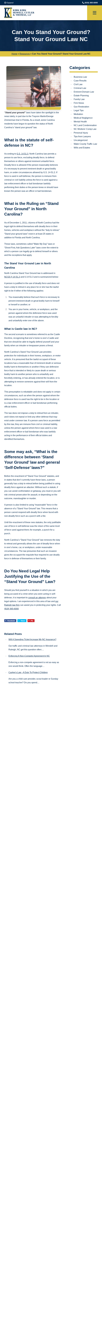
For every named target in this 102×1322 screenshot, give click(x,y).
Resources (25, 54)
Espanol (10, 3)
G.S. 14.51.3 (22, 154)
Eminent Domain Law (84, 92)
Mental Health (80, 121)
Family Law (79, 99)
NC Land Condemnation (85, 125)
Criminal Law (80, 88)
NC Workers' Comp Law (85, 129)
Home (14, 54)
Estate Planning (81, 95)
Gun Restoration (81, 107)
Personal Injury (81, 133)
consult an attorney (37, 597)
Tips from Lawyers (82, 136)
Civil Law (78, 84)
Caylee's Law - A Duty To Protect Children (28, 672)
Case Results (80, 81)
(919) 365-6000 (91, 3)
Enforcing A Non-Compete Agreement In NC (29, 656)
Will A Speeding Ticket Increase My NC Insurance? (32, 639)
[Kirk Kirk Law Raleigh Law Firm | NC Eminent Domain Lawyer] (19, 12)
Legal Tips (79, 110)
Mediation (78, 114)
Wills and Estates (82, 148)
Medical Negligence (83, 118)
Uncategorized (81, 140)
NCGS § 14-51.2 (12, 277)
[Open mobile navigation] (95, 13)
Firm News (79, 103)
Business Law (80, 77)
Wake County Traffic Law (85, 144)
